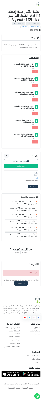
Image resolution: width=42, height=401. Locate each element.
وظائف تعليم (36, 359)
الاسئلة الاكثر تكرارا (33, 355)
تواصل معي (33, 186)
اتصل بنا (37, 334)
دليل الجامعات (15, 343)
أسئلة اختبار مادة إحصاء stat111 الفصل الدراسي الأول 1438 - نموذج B (23, 202)
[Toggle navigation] (4, 4)
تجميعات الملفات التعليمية (14, 332)
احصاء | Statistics (35, 27)
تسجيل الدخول (21, 283)
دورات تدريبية (15, 339)
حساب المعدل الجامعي (12, 346)
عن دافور (37, 327)
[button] (6, 155)
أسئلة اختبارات (25, 27)
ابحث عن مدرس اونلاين (12, 327)
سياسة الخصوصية (14, 388)
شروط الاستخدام (27, 388)
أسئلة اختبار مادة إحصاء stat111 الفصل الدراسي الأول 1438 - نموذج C (23, 222)
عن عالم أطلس (35, 331)
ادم (37, 178)
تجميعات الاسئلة (14, 336)
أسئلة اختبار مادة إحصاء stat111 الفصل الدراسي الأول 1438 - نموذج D (23, 209)
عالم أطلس (6, 384)
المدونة (37, 362)
